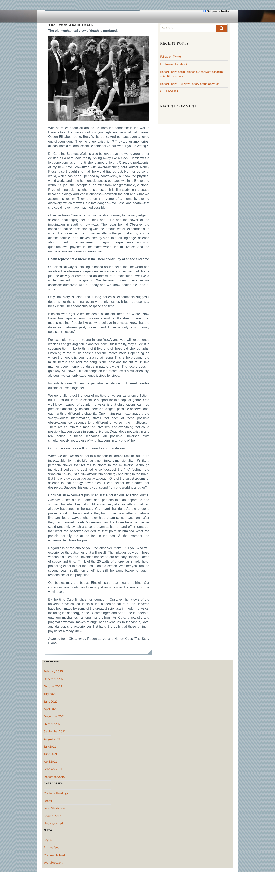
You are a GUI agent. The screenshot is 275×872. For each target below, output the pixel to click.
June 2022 (50, 701)
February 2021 (53, 769)
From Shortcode (54, 808)
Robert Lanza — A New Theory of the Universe (189, 83)
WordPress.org (53, 862)
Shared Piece (52, 816)
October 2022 (53, 686)
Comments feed (54, 855)
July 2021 (50, 746)
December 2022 (54, 679)
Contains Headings (56, 793)
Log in (48, 840)
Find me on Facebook (174, 64)
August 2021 (52, 739)
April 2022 (50, 709)
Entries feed (51, 847)
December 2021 (54, 716)
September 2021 (55, 731)
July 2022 (50, 694)
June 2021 (50, 754)
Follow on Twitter (171, 56)
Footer (48, 800)
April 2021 (50, 761)
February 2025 (53, 671)
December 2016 (54, 776)
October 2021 (53, 724)
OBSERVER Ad (170, 91)
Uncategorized (53, 823)
